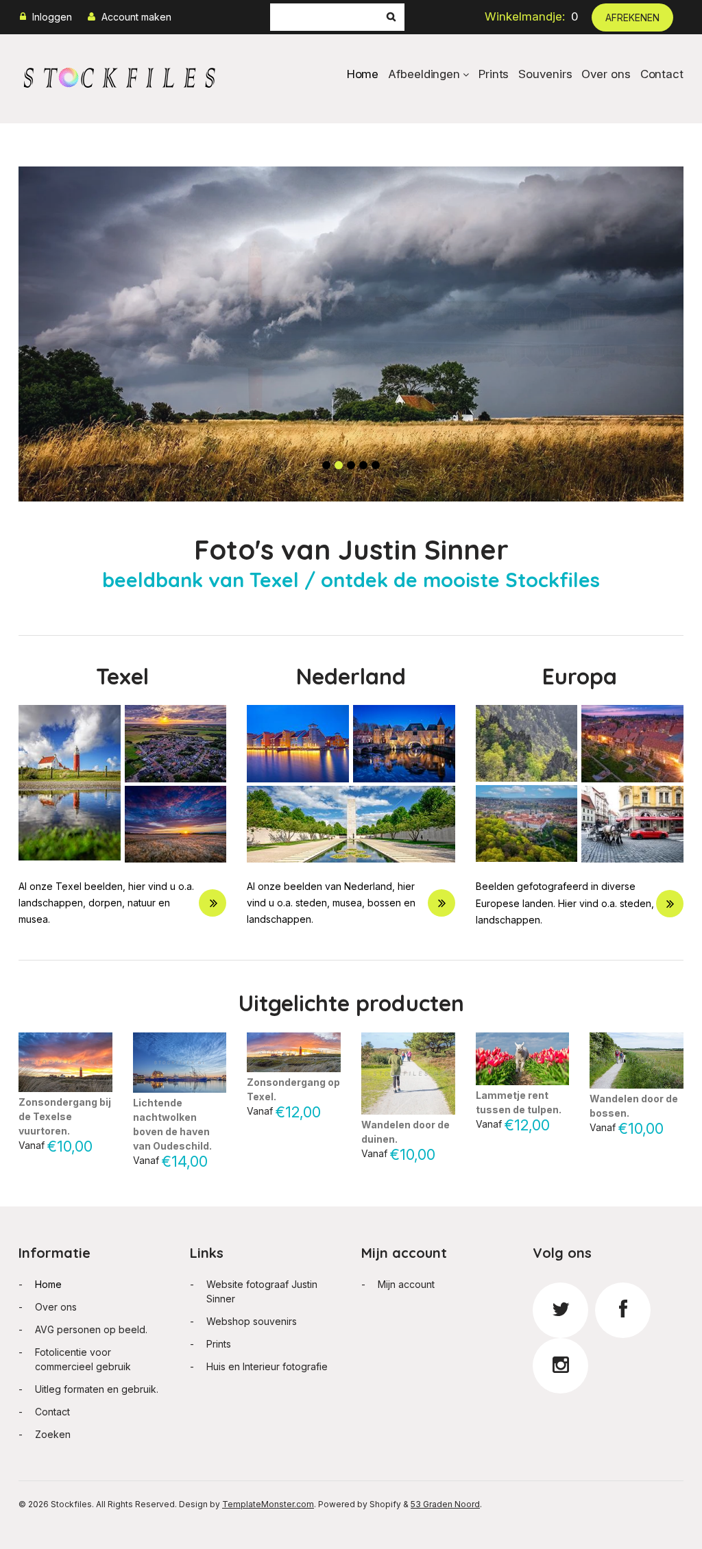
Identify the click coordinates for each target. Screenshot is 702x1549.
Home (363, 74)
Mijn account (406, 1284)
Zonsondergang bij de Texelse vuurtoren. (65, 1116)
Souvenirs (545, 74)
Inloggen (52, 17)
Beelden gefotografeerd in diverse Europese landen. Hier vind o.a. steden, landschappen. (565, 902)
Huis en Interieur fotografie (267, 1366)
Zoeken (53, 1434)
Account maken (136, 17)
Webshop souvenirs (251, 1321)
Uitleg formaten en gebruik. (96, 1389)
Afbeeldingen (424, 74)
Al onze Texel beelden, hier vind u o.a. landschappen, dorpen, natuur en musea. (106, 902)
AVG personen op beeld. (91, 1329)
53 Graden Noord (445, 1504)
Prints (494, 74)
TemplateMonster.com (268, 1504)
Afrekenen (632, 17)
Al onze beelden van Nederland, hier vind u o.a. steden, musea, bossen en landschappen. (331, 902)
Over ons (605, 74)
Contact (661, 74)
